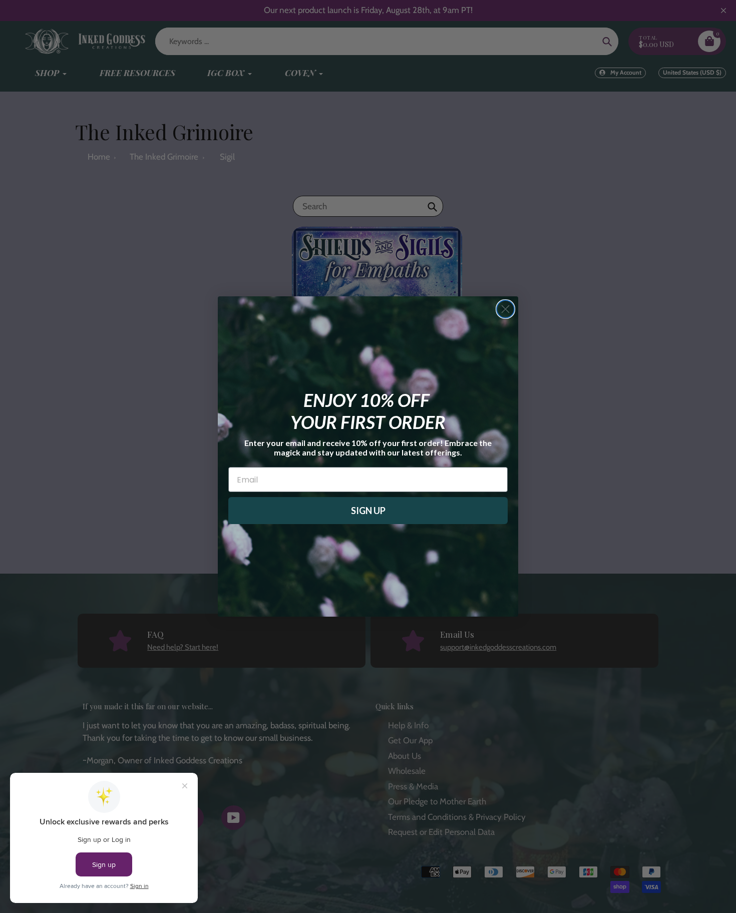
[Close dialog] (505, 309)
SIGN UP (368, 510)
